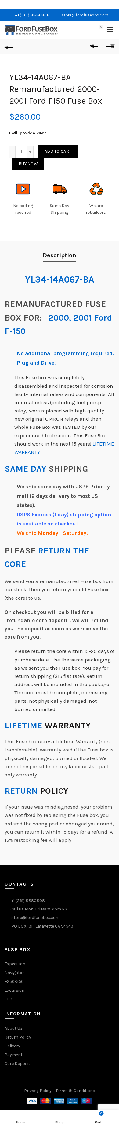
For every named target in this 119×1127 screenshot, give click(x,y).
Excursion (14, 990)
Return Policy (18, 1037)
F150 (9, 999)
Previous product (94, 46)
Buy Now (28, 163)
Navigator (14, 972)
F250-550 (14, 981)
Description (59, 255)
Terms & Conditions (75, 1090)
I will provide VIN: (26, 133)
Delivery (12, 1046)
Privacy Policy (38, 1090)
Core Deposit (17, 1063)
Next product (109, 46)
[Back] (9, 46)
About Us (14, 1028)
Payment (14, 1054)
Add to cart (58, 151)
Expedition (15, 963)
